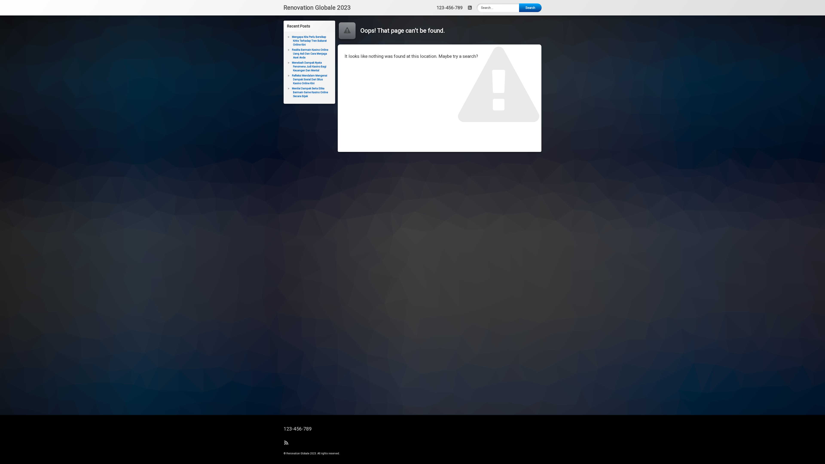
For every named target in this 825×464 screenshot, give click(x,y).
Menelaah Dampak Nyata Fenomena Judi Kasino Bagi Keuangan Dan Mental (309, 66)
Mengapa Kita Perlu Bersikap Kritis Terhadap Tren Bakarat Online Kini (309, 40)
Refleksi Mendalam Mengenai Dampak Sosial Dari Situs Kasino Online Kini (309, 79)
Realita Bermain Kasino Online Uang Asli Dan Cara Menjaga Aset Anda (310, 53)
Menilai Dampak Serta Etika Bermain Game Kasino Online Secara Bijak (310, 92)
